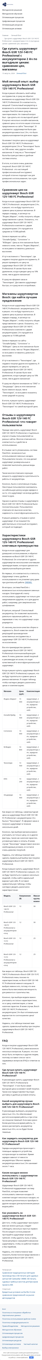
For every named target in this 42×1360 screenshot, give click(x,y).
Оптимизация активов (12, 28)
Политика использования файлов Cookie (19, 1319)
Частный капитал (31, 1344)
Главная (5, 35)
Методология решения (12, 10)
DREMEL (28, 582)
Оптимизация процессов (13, 17)
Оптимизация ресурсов (12, 25)
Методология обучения (12, 14)
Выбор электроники (10, 1348)
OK (31, 1357)
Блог (4, 1309)
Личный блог (16, 35)
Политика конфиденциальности (15, 1322)
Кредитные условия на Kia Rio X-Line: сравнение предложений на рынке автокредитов (18, 1293)
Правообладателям (10, 1326)
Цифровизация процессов (13, 21)
